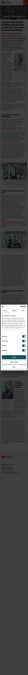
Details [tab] (14, 310)
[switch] (24, 341)
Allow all (14, 357)
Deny (14, 367)
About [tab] (23, 310)
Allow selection (14, 362)
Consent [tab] (5, 310)
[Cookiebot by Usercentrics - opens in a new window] (20, 307)
